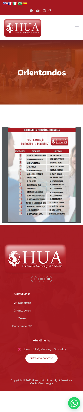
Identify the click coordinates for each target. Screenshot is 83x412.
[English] (5, 5)
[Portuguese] (20, 5)
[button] (50, 10)
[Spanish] (24, 5)
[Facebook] (31, 10)
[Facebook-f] (34, 279)
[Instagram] (44, 10)
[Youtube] (37, 10)
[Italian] (15, 5)
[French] (10, 5)
